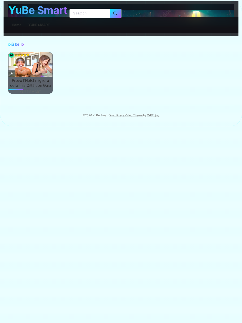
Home (16, 25)
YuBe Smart (37, 10)
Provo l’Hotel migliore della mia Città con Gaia (30, 83)
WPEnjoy (153, 115)
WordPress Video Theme (126, 115)
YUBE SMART (39, 25)
